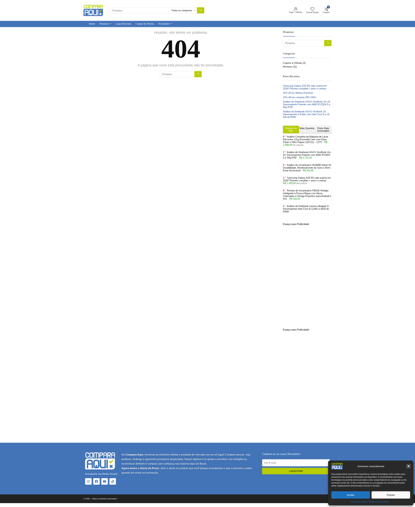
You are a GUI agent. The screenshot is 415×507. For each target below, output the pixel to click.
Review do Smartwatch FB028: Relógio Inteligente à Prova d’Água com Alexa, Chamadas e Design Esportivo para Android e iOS (307, 194)
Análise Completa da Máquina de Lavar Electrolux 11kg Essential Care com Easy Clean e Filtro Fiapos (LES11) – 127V (305, 139)
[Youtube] (104, 481)
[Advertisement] (307, 274)
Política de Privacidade (379, 502)
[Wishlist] (312, 9)
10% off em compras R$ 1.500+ (300, 97)
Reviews (287, 66)
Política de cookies (359, 502)
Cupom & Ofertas (145, 23)
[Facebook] (96, 481)
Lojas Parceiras (123, 23)
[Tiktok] (112, 481)
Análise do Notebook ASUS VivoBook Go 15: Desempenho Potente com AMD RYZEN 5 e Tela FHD (307, 104)
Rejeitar (391, 495)
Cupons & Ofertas (292, 63)
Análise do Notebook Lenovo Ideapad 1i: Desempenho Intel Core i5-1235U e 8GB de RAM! (306, 209)
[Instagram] (88, 481)
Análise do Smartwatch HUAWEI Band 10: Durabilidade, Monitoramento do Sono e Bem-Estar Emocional (307, 168)
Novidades (163, 23)
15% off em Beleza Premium (298, 92)
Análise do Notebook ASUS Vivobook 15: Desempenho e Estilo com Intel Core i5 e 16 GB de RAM (306, 114)
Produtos (104, 23)
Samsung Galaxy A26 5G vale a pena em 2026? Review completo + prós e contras (305, 87)
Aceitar (350, 495)
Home (92, 23)
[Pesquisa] (200, 10)
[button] (408, 466)
